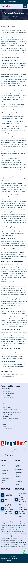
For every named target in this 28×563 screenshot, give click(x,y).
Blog (17, 484)
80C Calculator (6, 402)
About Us (4, 468)
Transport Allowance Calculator (10, 418)
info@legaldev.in (20, 1)
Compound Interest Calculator (10, 409)
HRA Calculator (6, 395)
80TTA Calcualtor (7, 424)
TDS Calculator (6, 416)
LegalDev (13, 556)
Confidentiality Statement (5, 479)
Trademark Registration (19, 475)
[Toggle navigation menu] (25, 6)
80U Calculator (6, 426)
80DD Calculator (7, 407)
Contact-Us (5, 470)
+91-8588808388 (10, 1)
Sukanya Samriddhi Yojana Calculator (12, 412)
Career (4, 476)
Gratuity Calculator (7, 414)
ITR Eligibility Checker (8, 399)
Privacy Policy (15, 558)
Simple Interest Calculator (9, 405)
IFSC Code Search (7, 428)
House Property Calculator (9, 420)
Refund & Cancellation (6, 560)
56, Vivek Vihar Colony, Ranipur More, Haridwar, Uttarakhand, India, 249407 (9, 509)
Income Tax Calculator (8, 393)
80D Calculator (6, 423)
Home (8, 16)
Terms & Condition (5, 558)
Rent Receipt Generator (8, 397)
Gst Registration (20, 469)
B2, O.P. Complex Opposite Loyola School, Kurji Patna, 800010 (22, 500)
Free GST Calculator (7, 391)
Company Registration (19, 466)
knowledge (19, 481)
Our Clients (5, 473)
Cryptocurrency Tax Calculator (10, 404)
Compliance (19, 479)
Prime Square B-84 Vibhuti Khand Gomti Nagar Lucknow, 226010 (23, 513)
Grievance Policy (6, 483)
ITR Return (19, 472)
